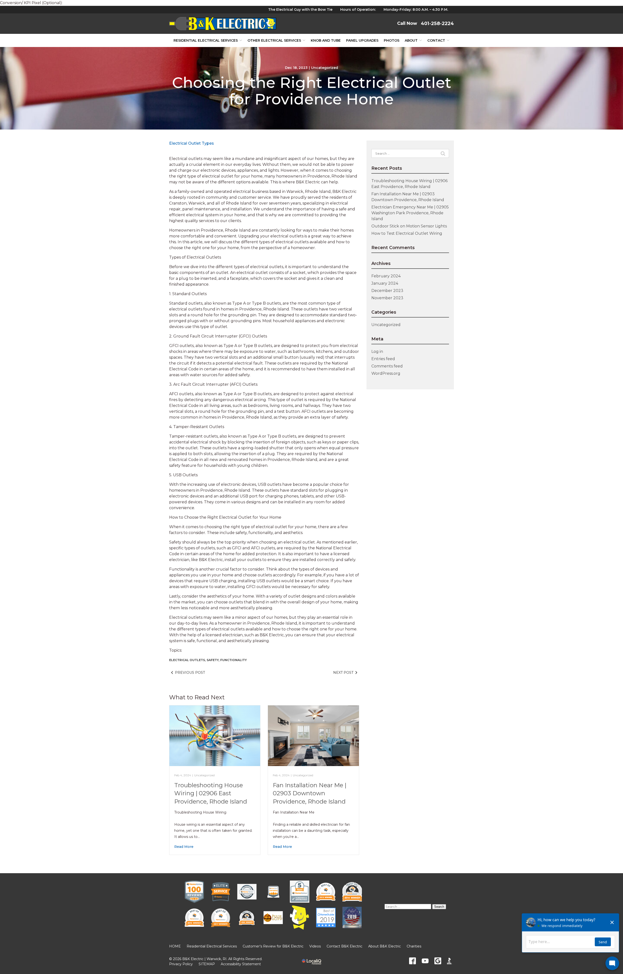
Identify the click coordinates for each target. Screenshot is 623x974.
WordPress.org (385, 373)
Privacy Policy (181, 964)
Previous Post (190, 672)
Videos (315, 946)
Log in (377, 351)
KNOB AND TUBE (326, 40)
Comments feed (387, 366)
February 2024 (386, 276)
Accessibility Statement (241, 964)
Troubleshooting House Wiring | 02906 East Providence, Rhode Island (210, 793)
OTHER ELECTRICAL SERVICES (274, 40)
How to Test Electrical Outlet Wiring (406, 233)
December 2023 (387, 290)
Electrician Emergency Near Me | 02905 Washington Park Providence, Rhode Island (410, 213)
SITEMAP (207, 964)
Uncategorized (324, 68)
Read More (183, 846)
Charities (414, 946)
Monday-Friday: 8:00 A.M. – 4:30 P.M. (416, 9)
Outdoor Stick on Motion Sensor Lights (409, 226)
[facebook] (412, 960)
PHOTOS (391, 40)
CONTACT (436, 40)
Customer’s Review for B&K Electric (273, 946)
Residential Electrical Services (206, 40)
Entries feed (383, 358)
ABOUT (411, 40)
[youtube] (425, 960)
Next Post (343, 672)
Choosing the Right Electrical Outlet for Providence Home (311, 90)
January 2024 (384, 283)
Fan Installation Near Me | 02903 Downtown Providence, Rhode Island (309, 793)
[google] (437, 960)
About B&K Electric (384, 946)
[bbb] (450, 960)
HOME (175, 946)
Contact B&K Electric (344, 946)
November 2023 (387, 298)
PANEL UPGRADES (362, 40)
